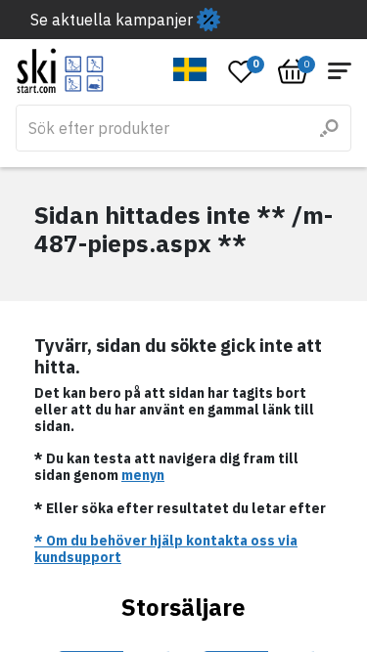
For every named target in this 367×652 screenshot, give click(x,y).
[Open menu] (339, 71)
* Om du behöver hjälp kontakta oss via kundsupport (166, 549)
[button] (190, 69)
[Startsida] (60, 71)
